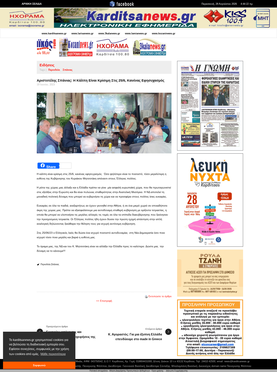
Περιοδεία (54, 69)
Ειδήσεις (47, 65)
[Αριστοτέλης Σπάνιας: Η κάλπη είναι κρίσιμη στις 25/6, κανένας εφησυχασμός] (104, 123)
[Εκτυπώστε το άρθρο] (146, 296)
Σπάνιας (68, 69)
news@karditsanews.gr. (237, 361)
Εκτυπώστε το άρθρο (159, 296)
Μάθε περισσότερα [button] (53, 354)
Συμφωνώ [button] (39, 365)
